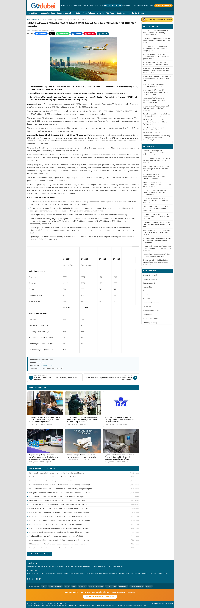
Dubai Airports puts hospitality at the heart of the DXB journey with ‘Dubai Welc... (156, 41)
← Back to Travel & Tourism (39, 554)
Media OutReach (136, 13)
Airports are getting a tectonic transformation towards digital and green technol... (156, 56)
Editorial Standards (41, 566)
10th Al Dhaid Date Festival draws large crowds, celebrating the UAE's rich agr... (58, 504)
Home (63, 5)
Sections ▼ (122, 13)
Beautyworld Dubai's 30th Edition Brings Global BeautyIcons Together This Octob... (156, 262)
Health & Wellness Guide (107, 573)
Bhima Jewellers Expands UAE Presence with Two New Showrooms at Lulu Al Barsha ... (157, 185)
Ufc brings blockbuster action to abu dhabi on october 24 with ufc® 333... (56, 536)
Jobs (91, 5)
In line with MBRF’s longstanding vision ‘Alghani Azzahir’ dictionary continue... (155, 200)
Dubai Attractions (141, 5)
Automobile (147, 287)
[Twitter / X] (32, 579)
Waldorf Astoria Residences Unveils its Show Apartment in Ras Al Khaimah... (156, 108)
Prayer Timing (111, 566)
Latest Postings (48, 13)
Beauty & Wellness (74, 5)
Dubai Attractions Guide (47, 573)
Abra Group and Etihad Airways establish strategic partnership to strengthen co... (59, 540)
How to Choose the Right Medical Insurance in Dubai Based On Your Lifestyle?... (59, 508)
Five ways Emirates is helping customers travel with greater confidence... (56, 473)
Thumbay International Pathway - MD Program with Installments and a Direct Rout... (157, 240)
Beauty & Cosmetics (150, 275)
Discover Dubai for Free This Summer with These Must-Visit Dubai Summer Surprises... (156, 92)
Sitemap (120, 566)
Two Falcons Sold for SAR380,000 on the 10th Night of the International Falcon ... (157, 169)
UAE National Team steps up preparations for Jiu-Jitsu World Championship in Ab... (59, 528)
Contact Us (52, 566)
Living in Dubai (32, 573)
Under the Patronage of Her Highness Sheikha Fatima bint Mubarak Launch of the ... (154, 153)
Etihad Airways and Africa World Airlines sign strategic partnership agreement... (58, 544)
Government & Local (151, 311)
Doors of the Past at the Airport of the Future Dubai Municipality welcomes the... (155, 192)
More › (168, 26)
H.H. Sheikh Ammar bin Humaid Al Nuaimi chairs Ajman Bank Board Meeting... (58, 477)
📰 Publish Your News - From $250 (100, 597)
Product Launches (65, 13)
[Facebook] (28, 579)
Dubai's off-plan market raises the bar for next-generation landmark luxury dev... (59, 500)
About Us (30, 566)
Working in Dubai (62, 573)
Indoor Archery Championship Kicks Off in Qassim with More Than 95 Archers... (156, 161)
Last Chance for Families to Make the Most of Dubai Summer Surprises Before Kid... (156, 208)
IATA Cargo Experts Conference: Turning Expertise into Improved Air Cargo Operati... (156, 49)
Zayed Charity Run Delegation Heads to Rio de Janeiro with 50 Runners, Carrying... (157, 232)
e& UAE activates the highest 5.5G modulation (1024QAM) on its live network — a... (59, 512)
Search (100, 13)
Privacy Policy (69, 566)
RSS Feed (110, 13)
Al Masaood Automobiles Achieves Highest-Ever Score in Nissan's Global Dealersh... (60, 520)
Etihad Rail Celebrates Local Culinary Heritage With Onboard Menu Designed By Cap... (156, 138)
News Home (33, 13)
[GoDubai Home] (43, 5)
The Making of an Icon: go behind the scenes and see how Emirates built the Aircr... (157, 78)
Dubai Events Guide (91, 573)
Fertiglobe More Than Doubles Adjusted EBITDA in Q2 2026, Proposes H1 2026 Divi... (60, 493)
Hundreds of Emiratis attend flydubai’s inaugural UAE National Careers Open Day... (155, 100)
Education (99, 5)
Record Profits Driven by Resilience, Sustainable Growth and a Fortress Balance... (59, 516)
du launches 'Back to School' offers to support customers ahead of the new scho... (156, 216)
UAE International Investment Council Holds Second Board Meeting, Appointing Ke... (60, 485)
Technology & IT (149, 283)
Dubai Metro (127, 5)
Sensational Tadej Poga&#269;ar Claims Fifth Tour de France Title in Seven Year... (59, 532)
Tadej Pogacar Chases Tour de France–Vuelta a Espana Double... (53, 548)
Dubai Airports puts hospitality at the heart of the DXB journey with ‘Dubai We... (156, 224)
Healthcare (147, 315)
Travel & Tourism (39, 19)
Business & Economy (151, 303)
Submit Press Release (85, 13)
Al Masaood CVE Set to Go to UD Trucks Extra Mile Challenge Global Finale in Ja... (59, 524)
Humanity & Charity (150, 323)
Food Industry (148, 291)
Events (85, 5)
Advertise (78, 566)
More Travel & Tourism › (127, 387)
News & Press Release (112, 5)
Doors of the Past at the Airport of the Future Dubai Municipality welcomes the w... (155, 33)
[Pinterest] (40, 579)
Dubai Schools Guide (76, 573)
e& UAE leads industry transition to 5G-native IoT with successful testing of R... (57, 496)
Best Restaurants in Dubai (143, 573)
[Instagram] (36, 579)
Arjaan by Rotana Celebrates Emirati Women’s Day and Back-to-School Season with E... (156, 70)
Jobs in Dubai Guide (160, 573)
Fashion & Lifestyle (150, 279)
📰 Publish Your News (163, 5)
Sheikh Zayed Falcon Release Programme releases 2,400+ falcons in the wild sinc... (60, 481)
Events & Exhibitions (150, 318)
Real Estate (147, 295)
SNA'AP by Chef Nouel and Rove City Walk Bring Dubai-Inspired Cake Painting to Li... (156, 122)
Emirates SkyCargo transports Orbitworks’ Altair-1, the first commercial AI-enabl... (154, 130)
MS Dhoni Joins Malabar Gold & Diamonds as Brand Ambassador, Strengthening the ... (61, 489)
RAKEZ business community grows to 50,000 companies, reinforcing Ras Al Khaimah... (157, 248)
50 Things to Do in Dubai (124, 573)
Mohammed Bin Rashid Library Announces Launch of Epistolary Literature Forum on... (155, 177)
